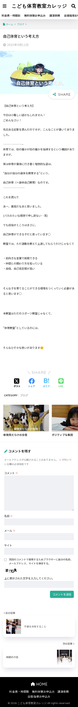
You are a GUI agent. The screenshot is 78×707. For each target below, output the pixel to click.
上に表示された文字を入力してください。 (29, 578)
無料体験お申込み (34, 15)
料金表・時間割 (11, 15)
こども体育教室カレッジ (39, 6)
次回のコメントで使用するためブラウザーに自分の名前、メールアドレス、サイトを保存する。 (41, 561)
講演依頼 (54, 15)
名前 (8, 516)
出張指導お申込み (39, 696)
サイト (8, 545)
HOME (41, 684)
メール (9, 531)
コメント (11, 473)
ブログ (24, 395)
